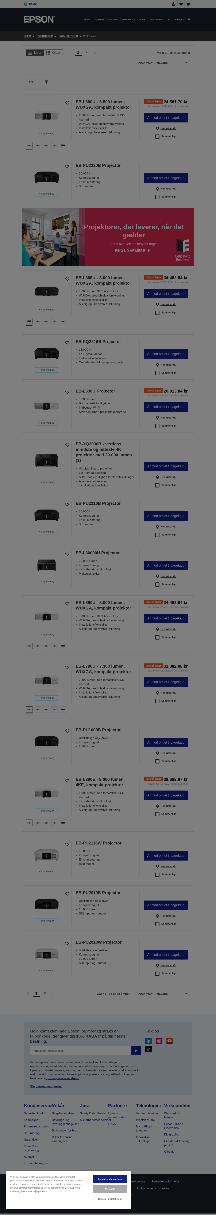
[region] (68, 1189)
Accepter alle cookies (110, 1179)
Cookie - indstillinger (110, 1199)
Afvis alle (110, 1189)
